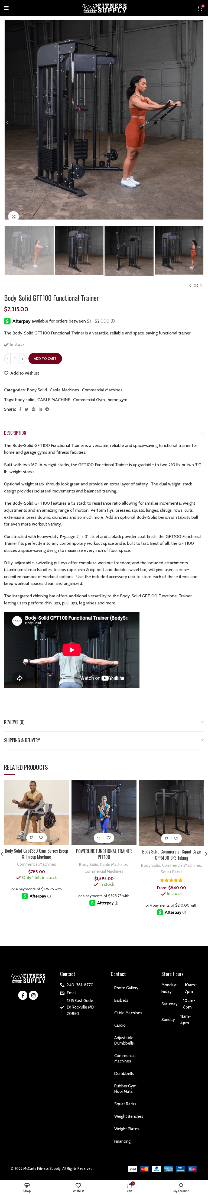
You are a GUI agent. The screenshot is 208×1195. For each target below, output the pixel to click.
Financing (122, 1141)
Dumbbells (124, 1073)
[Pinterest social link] (33, 409)
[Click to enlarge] (13, 216)
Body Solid (37, 389)
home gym (117, 399)
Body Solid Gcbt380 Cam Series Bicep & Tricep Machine (36, 854)
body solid (24, 399)
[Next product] (201, 285)
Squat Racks (172, 871)
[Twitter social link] (26, 409)
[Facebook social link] (20, 409)
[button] (32, 837)
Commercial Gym (89, 399)
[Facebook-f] (22, 995)
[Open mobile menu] (6, 8)
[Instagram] (33, 995)
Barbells (121, 1000)
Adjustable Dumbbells (124, 1040)
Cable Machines (64, 389)
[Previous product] (190, 285)
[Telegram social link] (47, 409)
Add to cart (45, 358)
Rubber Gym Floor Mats (125, 1089)
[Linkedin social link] (40, 409)
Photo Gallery (126, 987)
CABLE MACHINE (53, 399)
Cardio (120, 1025)
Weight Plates (126, 1128)
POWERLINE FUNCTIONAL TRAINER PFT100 (104, 854)
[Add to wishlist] (41, 837)
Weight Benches (128, 1116)
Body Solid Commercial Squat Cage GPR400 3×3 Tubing (171, 854)
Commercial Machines (102, 389)
